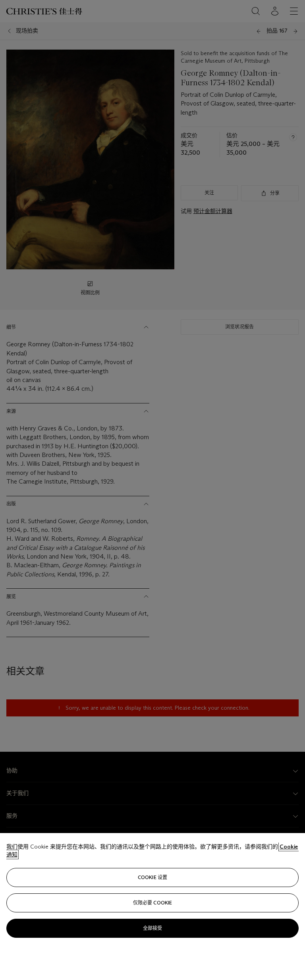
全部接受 (152, 928)
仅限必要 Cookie (152, 903)
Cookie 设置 (152, 877)
